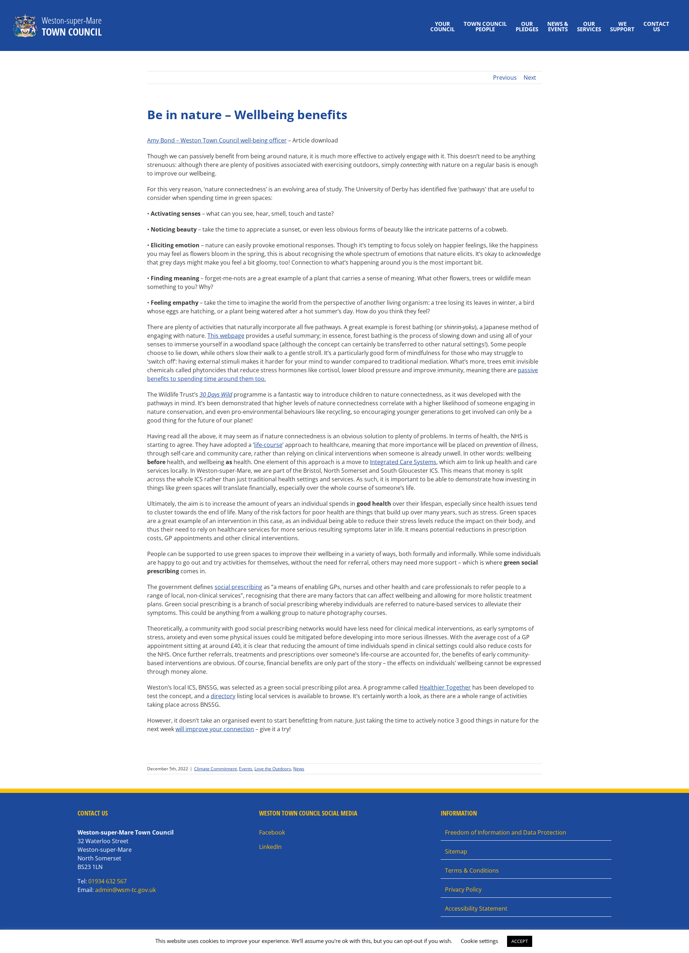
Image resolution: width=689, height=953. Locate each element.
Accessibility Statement (476, 908)
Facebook (272, 832)
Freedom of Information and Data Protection (505, 832)
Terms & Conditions (472, 870)
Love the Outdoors (272, 769)
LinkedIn (270, 847)
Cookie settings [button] (479, 940)
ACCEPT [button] (519, 941)
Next (530, 77)
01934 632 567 (107, 881)
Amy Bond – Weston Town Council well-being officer (217, 140)
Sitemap (456, 851)
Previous (505, 77)
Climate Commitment (215, 769)
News (298, 769)
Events (245, 769)
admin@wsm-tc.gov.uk (125, 890)
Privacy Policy (463, 889)
